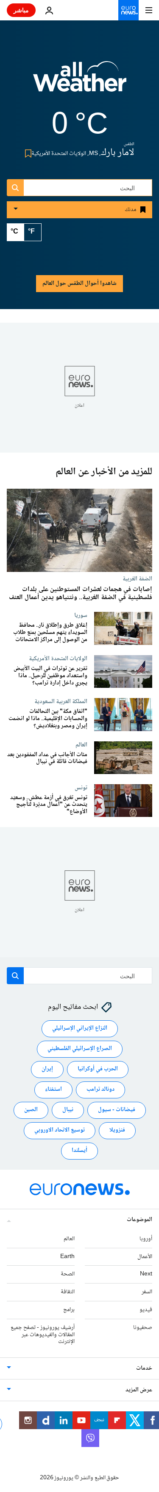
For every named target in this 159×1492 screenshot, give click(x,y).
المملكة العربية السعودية (60, 701)
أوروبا (145, 1239)
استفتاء (53, 1090)
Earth (67, 1257)
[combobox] (79, 187)
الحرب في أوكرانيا (98, 1069)
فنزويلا (117, 1131)
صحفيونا (142, 1328)
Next (146, 1275)
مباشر (21, 10)
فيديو (145, 1310)
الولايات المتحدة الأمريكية (58, 659)
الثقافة (68, 1292)
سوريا (80, 615)
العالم (81, 744)
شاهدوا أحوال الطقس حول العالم (79, 284)
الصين (31, 1110)
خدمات (144, 1368)
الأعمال (144, 1257)
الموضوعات (139, 1220)
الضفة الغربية (137, 578)
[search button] (15, 187)
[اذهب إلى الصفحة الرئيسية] (128, 10)
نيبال (67, 1110)
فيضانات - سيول (116, 1110)
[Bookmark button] (26, 153)
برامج (69, 1310)
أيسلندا (79, 1151)
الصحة (68, 1275)
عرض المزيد (139, 1390)
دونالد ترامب (100, 1090)
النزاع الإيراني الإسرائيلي (79, 1029)
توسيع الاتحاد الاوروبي (59, 1131)
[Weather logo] (79, 82)
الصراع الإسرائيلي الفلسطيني (79, 1049)
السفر (147, 1292)
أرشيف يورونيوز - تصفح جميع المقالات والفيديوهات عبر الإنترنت (43, 1335)
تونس (81, 787)
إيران (47, 1069)
